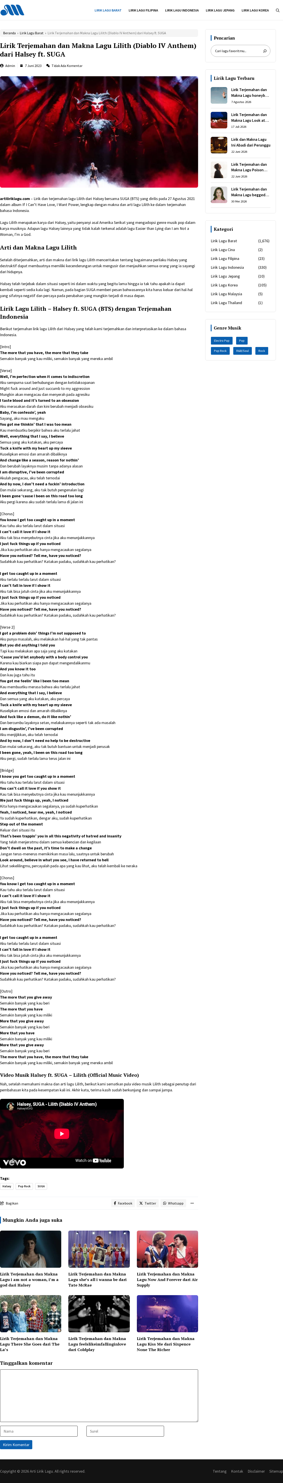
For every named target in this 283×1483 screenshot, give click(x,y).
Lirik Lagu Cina (223, 249)
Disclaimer (256, 1471)
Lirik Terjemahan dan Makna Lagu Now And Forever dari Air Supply (167, 1279)
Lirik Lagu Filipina (143, 10)
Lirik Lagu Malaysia (226, 293)
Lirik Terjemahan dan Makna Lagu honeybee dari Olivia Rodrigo (250, 92)
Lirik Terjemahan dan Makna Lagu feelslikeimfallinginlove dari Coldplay (97, 1344)
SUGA (41, 1186)
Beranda (9, 33)
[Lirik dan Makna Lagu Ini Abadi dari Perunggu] (219, 146)
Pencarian (224, 38)
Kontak (237, 1471)
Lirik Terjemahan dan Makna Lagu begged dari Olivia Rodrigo (249, 192)
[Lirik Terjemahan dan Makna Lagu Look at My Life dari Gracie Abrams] (219, 121)
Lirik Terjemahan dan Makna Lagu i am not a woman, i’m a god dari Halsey (29, 1279)
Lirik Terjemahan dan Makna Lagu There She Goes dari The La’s (29, 1344)
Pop (242, 341)
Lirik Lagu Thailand (226, 302)
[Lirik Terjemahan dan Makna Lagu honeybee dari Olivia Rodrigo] (219, 96)
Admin (10, 65)
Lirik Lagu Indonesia (182, 10)
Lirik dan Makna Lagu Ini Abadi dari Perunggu (250, 142)
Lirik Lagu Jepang (220, 10)
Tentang (220, 1471)
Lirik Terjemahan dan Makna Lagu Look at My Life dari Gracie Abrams (249, 117)
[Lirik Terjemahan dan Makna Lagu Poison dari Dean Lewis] (219, 171)
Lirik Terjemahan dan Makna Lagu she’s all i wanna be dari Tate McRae (97, 1279)
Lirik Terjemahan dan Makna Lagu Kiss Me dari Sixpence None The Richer (166, 1344)
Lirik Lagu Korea (255, 10)
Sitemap (276, 1471)
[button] (277, 10)
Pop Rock (24, 1186)
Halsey (6, 1186)
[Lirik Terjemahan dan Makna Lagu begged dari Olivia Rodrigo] (219, 196)
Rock (261, 351)
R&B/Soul (242, 351)
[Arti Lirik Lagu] (12, 9)
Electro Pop (221, 341)
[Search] (264, 51)
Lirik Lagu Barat (108, 10)
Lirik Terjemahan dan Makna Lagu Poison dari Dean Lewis (249, 167)
